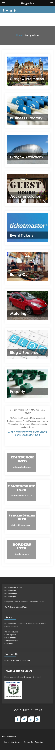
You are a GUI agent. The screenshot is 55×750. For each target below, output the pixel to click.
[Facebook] (3, 10)
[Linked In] (11, 10)
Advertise (39, 742)
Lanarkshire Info (11, 638)
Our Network (16, 742)
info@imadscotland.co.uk (20, 660)
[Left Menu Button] (3, 3)
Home (19, 35)
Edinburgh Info (10, 635)
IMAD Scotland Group (13, 587)
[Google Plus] (15, 10)
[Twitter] (7, 10)
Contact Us (28, 742)
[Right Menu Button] (51, 3)
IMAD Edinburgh (10, 593)
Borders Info (9, 644)
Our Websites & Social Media (15, 607)
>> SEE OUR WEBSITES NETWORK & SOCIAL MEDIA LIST (27, 433)
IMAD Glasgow (10, 597)
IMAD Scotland (10, 591)
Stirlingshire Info (11, 641)
